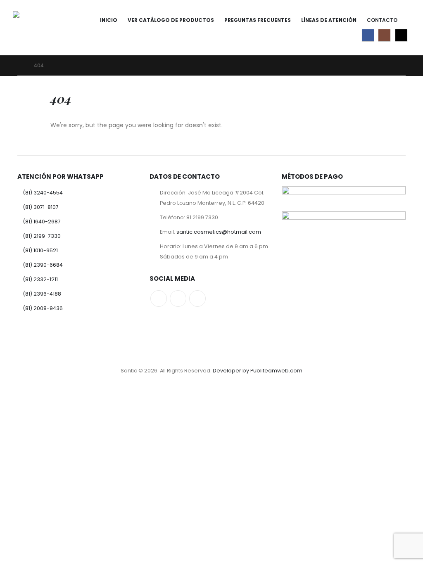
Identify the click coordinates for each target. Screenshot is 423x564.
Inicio (108, 20)
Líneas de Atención (328, 20)
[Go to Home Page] (19, 65)
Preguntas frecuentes (257, 20)
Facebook (158, 298)
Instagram (178, 298)
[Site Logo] (36, 27)
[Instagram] (384, 35)
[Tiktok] (401, 35)
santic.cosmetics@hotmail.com (218, 231)
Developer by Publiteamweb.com (257, 370)
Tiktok (197, 298)
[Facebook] (368, 35)
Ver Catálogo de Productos (171, 20)
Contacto (382, 20)
